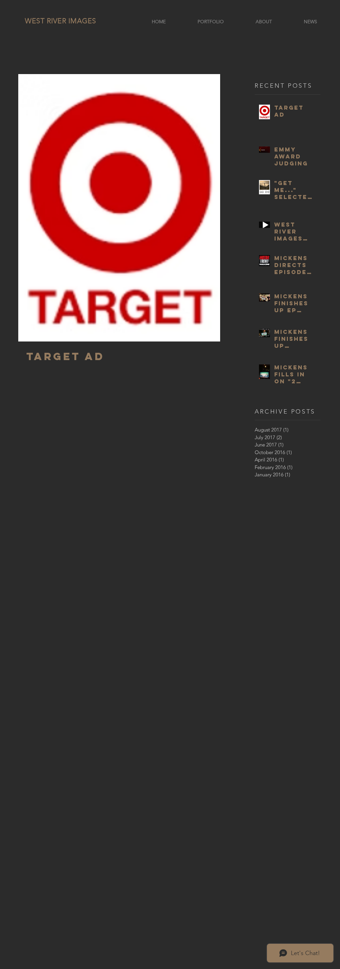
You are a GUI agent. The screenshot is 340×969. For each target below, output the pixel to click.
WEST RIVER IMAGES (60, 21)
